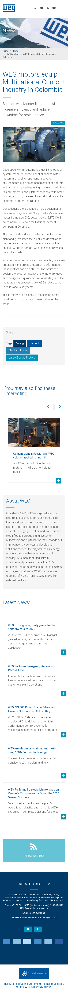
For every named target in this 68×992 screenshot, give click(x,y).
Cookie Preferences (37, 973)
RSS (61, 983)
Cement (34, 343)
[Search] (48, 8)
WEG (7, 8)
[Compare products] (41, 8)
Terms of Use (50, 983)
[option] (34, 448)
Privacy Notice (11, 983)
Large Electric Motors (22, 357)
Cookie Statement (30, 983)
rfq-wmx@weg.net (48, 917)
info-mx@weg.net (37, 913)
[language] (55, 8)
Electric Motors (18, 350)
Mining (20, 343)
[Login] (35, 8)
